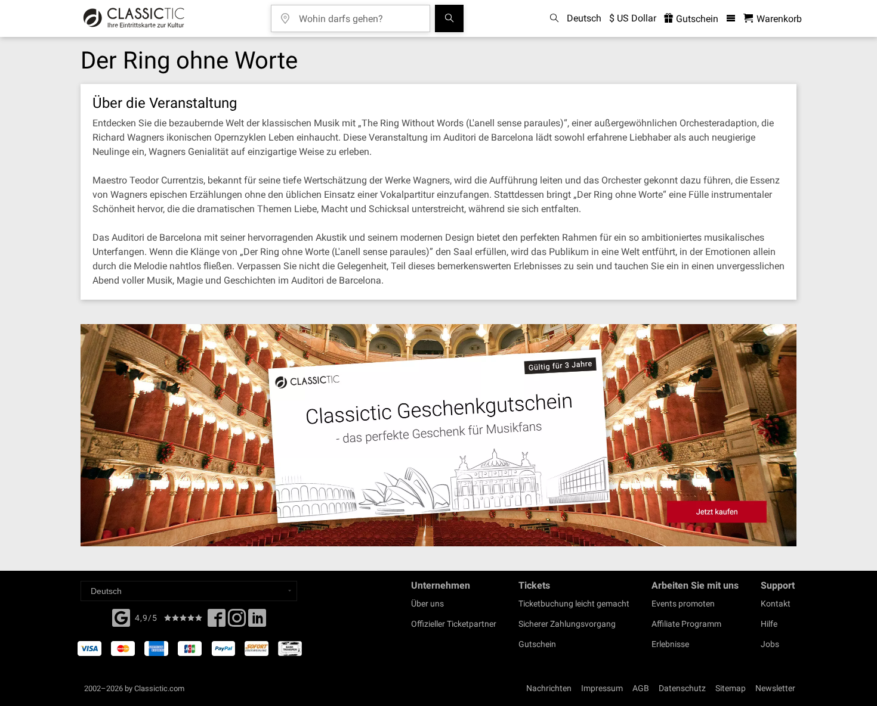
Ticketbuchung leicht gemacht (573, 603)
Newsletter (775, 688)
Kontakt (775, 603)
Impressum (602, 688)
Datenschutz (682, 688)
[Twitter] (237, 621)
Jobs (770, 644)
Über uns (427, 603)
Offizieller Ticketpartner (453, 624)
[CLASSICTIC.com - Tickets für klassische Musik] (134, 18)
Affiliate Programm (686, 624)
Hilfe (769, 624)
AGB (640, 688)
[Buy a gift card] (438, 435)
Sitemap (730, 688)
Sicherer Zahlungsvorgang (567, 624)
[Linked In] (257, 621)
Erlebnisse (670, 644)
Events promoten (683, 603)
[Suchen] (449, 18)
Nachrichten (549, 688)
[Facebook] (121, 617)
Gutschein (696, 18)
